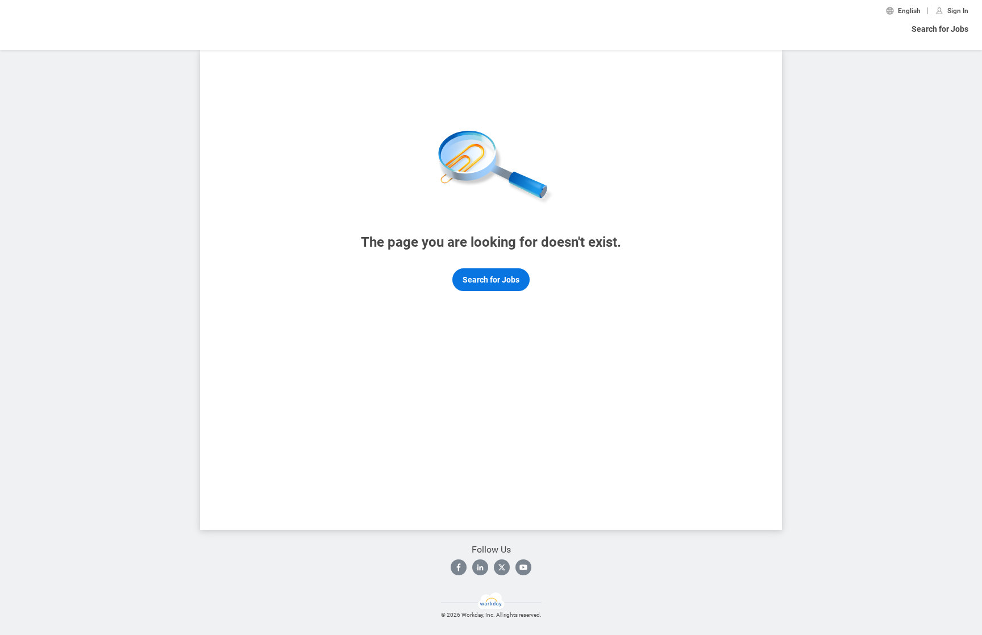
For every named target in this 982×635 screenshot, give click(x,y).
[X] (502, 567)
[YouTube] (523, 567)
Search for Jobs (940, 29)
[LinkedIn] (480, 567)
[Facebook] (459, 567)
